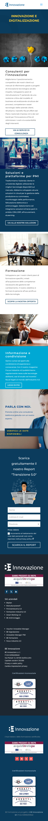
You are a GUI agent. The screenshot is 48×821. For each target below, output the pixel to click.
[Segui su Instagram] (31, 759)
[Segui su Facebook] (7, 592)
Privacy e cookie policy (13, 663)
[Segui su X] (11, 592)
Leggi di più (13, 385)
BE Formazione (12, 638)
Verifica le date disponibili (18, 432)
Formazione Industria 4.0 (16, 612)
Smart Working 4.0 (13, 615)
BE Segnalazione (12, 632)
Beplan (9, 603)
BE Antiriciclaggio (13, 618)
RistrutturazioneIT (13, 606)
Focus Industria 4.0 (13, 641)
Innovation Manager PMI (16, 635)
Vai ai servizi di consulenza (21, 131)
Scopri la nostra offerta (21, 301)
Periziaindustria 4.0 (14, 609)
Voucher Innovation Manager (17, 629)
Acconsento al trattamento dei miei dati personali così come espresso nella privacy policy (22, 536)
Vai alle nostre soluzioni (21, 223)
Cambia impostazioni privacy (16, 666)
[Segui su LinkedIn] (16, 592)
